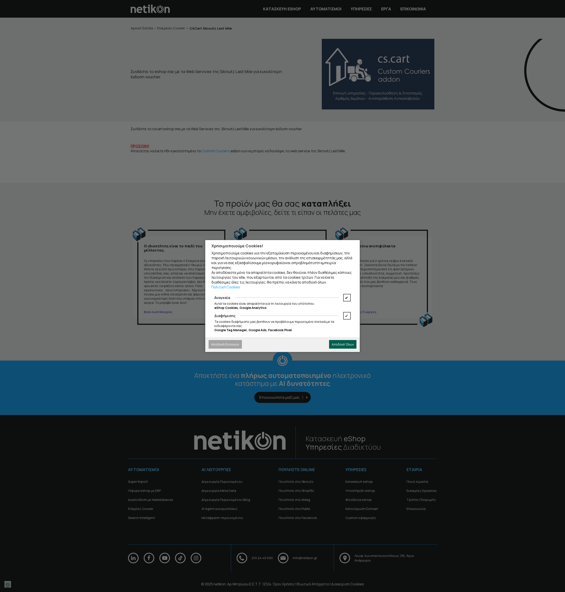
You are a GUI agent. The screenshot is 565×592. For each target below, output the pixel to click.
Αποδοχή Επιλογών (225, 344)
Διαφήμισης (224, 315)
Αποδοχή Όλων (343, 344)
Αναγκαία (222, 297)
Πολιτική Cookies (225, 287)
